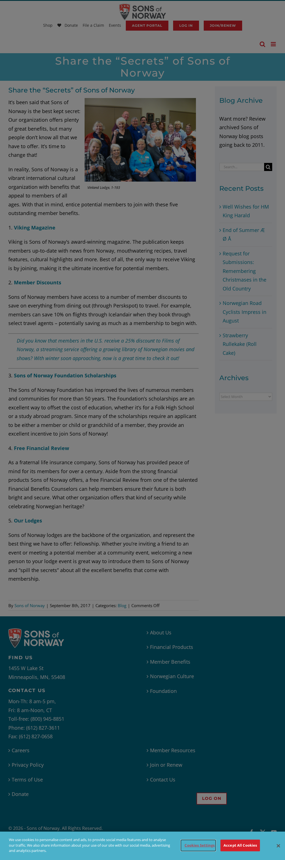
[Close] (278, 845)
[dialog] (142, 846)
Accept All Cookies (240, 845)
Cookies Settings (200, 845)
